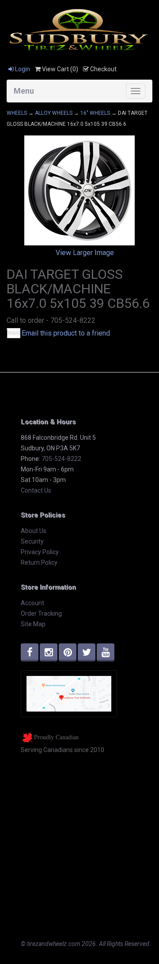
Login (22, 69)
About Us (33, 530)
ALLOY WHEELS (53, 113)
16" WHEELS (95, 113)
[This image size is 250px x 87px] (79, 29)
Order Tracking (41, 613)
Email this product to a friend (66, 333)
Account (32, 602)
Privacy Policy (40, 551)
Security (32, 541)
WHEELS (17, 113)
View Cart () (59, 69)
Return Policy (39, 562)
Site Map (33, 624)
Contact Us (36, 490)
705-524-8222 (61, 458)
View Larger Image (85, 252)
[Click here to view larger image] (79, 190)
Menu (24, 90)
